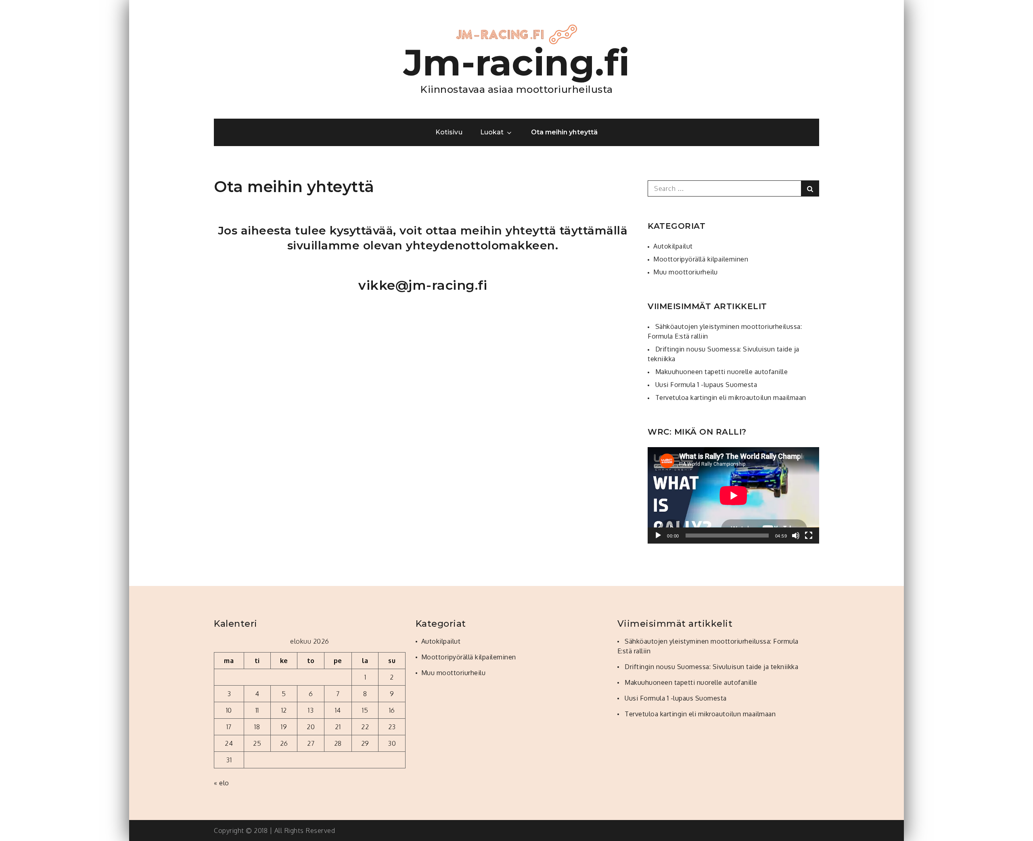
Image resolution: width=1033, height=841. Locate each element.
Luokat (492, 132)
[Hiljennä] (796, 535)
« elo (221, 783)
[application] (733, 495)
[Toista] (658, 535)
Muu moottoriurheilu (685, 272)
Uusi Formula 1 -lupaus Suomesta (706, 385)
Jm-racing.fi (517, 62)
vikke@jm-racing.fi (422, 285)
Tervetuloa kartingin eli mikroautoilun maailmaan (730, 397)
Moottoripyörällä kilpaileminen (700, 259)
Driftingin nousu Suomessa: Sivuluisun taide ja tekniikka (711, 667)
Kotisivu (448, 132)
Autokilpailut (673, 246)
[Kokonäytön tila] (809, 535)
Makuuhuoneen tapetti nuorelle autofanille (721, 372)
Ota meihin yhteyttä (564, 132)
